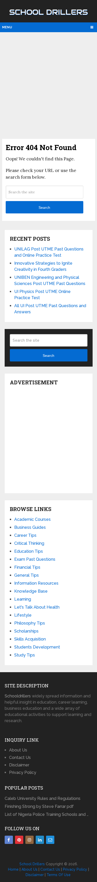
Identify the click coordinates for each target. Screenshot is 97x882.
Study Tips (24, 655)
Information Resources (36, 583)
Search (44, 207)
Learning (22, 599)
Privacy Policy (22, 772)
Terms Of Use (59, 875)
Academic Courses (32, 519)
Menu (7, 27)
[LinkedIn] (40, 840)
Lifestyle (23, 615)
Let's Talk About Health (36, 607)
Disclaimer (19, 765)
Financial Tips (27, 567)
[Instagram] (29, 840)
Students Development (37, 647)
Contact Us (20, 757)
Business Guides (30, 527)
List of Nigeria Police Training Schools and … (46, 814)
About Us (18, 750)
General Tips (26, 575)
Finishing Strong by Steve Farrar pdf (40, 806)
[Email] (50, 840)
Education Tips (28, 551)
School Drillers (48, 12)
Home (13, 869)
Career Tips (25, 535)
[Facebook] (9, 840)
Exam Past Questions (34, 559)
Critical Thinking (29, 543)
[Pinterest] (19, 840)
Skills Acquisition (30, 639)
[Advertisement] (48, 85)
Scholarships (26, 631)
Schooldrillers (18, 696)
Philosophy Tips (29, 623)
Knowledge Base (31, 591)
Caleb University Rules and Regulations (42, 798)
